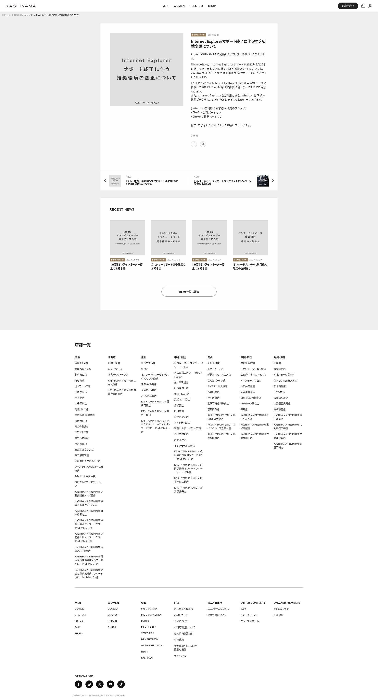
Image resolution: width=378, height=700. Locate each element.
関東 (77, 357)
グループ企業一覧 (250, 621)
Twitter (203, 144)
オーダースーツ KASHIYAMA (21, 6)
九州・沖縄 (279, 357)
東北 (143, 357)
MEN (78, 603)
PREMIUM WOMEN (151, 614)
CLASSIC (80, 608)
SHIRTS (79, 633)
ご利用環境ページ (252, 83)
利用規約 (179, 639)
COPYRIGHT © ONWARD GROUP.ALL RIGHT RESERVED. (99, 695)
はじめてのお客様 (183, 608)
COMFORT (81, 615)
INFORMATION (15, 14)
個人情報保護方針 (184, 633)
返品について (181, 621)
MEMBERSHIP (148, 627)
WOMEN (113, 603)
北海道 (112, 357)
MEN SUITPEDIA (149, 639)
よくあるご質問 (281, 608)
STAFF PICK (147, 633)
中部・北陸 (180, 357)
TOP (4, 14)
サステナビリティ (249, 615)
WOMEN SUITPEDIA (152, 645)
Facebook (194, 144)
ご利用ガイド (181, 615)
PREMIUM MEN (149, 608)
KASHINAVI (147, 657)
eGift (243, 608)
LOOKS (145, 621)
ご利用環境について (184, 627)
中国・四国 (246, 357)
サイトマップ (180, 655)
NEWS (144, 651)
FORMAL (79, 621)
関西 (210, 357)
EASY (78, 627)
